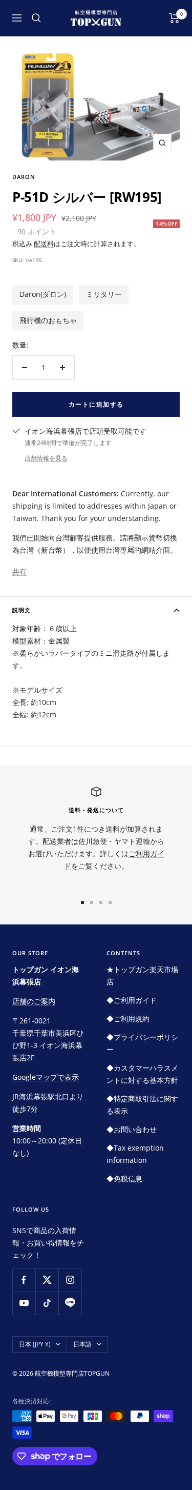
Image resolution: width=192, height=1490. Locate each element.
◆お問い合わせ (131, 1129)
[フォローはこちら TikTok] (46, 1303)
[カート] (174, 18)
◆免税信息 (124, 1178)
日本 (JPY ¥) (35, 1344)
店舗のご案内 (33, 1001)
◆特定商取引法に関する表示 (142, 1105)
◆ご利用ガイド (131, 1000)
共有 (19, 571)
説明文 (21, 610)
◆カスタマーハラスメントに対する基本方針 (142, 1074)
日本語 (82, 1344)
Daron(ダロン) (42, 294)
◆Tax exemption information (135, 1154)
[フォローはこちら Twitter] (46, 1280)
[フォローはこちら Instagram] (69, 1280)
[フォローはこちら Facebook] (23, 1280)
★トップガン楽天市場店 (142, 975)
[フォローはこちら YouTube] (23, 1303)
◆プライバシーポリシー (142, 1043)
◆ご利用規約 (128, 1018)
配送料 (44, 243)
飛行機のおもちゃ (48, 320)
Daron (23, 176)
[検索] (36, 18)
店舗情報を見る (46, 458)
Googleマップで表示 (45, 1077)
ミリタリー (104, 294)
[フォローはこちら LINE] (69, 1303)
